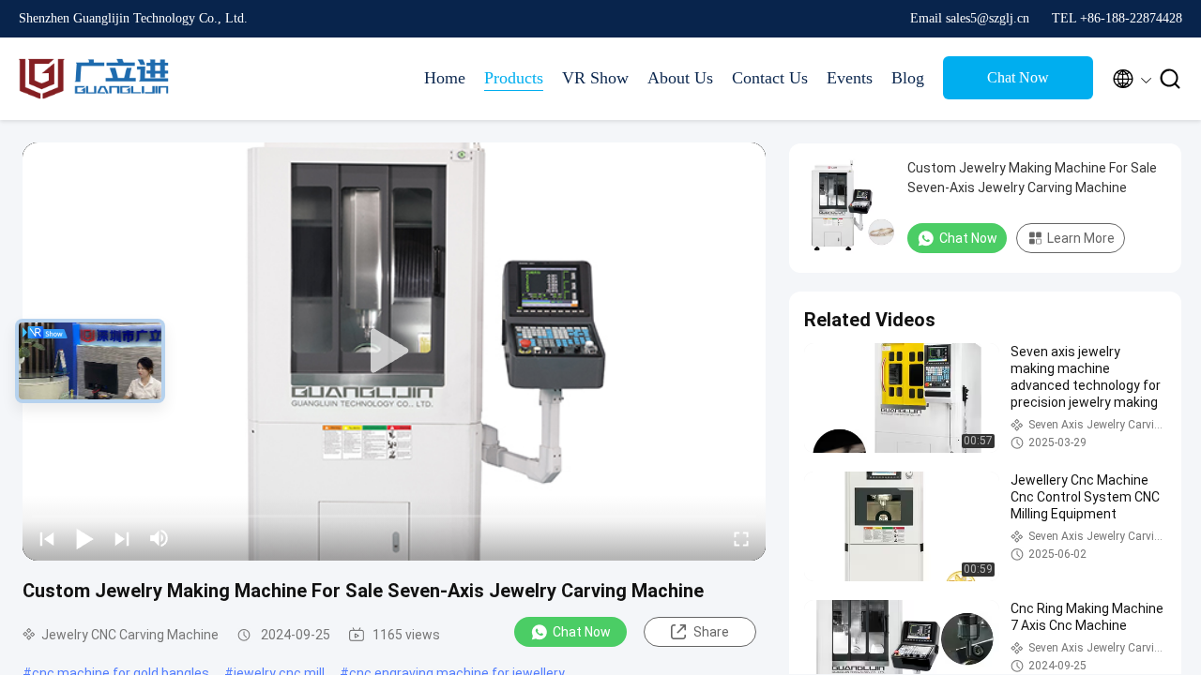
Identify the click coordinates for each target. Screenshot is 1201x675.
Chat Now (1018, 77)
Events (850, 77)
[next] (122, 538)
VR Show (595, 77)
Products (513, 77)
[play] (394, 351)
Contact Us (770, 77)
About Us (680, 77)
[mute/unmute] (159, 538)
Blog (907, 77)
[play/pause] (84, 538)
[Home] (94, 79)
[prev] (47, 538)
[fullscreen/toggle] (741, 538)
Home (444, 77)
